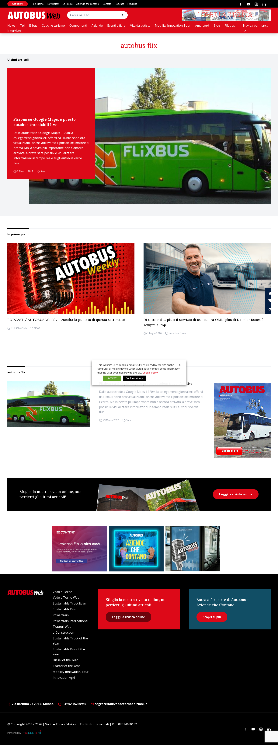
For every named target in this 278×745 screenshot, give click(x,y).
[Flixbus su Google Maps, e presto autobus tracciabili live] (150, 136)
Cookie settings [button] (134, 378)
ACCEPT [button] (112, 378)
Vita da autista (140, 25)
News (11, 25)
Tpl (22, 25)
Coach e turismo (53, 25)
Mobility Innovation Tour (173, 25)
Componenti (78, 25)
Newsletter (53, 3)
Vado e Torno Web (66, 597)
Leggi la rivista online (235, 494)
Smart (43, 171)
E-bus (33, 25)
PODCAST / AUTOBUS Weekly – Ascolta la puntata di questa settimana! (66, 319)
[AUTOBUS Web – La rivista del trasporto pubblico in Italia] (33, 15)
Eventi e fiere (116, 25)
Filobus (230, 25)
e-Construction (63, 632)
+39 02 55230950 (73, 704)
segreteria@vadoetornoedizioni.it (121, 704)
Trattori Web (62, 627)
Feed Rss (132, 3)
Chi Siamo (38, 3)
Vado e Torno (62, 592)
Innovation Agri (64, 678)
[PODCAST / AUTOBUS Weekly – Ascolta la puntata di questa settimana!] (70, 278)
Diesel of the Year (65, 660)
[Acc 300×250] (136, 548)
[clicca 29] (226, 15)
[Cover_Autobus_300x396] (242, 420)
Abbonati (17, 3)
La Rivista (68, 3)
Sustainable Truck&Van (69, 603)
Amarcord (202, 25)
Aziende (97, 25)
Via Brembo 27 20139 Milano (32, 704)
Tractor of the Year (66, 666)
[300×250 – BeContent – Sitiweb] (79, 548)
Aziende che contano (87, 3)
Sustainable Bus (64, 609)
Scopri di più (212, 617)
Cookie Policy (150, 372)
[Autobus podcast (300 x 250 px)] (192, 548)
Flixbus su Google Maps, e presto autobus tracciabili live (44, 122)
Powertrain (61, 615)
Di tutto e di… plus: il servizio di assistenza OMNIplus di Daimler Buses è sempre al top (203, 322)
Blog (217, 25)
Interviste (14, 31)
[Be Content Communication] (33, 733)
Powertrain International (70, 621)
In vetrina (174, 333)
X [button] (180, 364)
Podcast (119, 3)
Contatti (107, 3)
